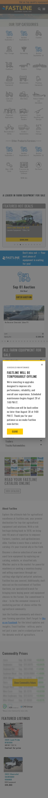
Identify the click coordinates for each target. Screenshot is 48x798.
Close (15, 431)
